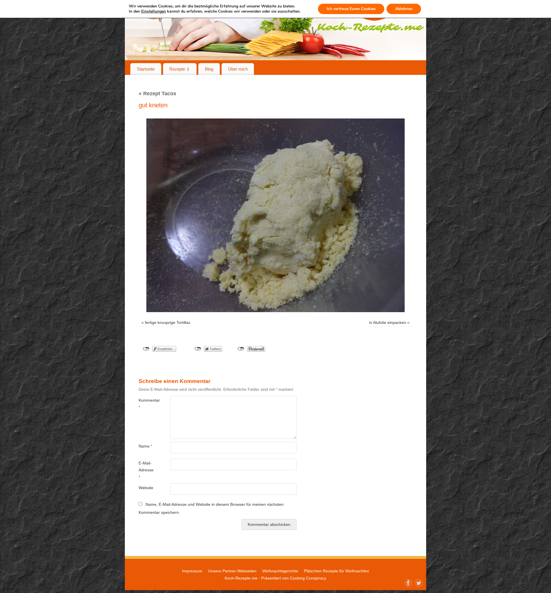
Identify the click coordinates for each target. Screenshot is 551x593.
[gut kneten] (275, 215)
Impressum (192, 571)
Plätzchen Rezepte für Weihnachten (336, 571)
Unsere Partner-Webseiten (232, 571)
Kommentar (146, 403)
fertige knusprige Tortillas (167, 322)
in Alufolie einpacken (387, 322)
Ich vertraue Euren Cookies (351, 8)
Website (146, 487)
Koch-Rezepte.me (241, 578)
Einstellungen (153, 11)
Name (145, 446)
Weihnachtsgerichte (280, 571)
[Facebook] (408, 582)
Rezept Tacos (157, 93)
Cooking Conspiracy (308, 578)
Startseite (146, 69)
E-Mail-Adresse (146, 470)
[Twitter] (418, 582)
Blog (209, 69)
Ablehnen (403, 8)
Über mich (238, 69)
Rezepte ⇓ (179, 69)
